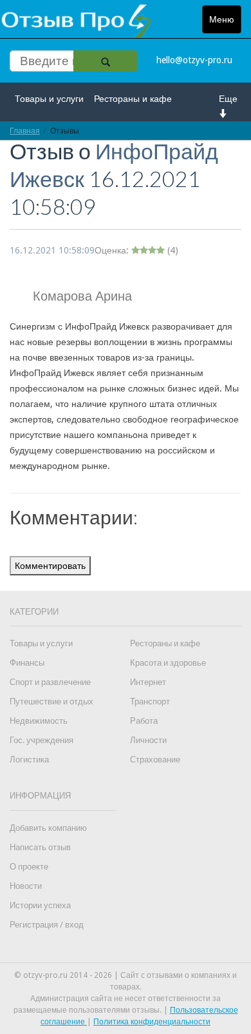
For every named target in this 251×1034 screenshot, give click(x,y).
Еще (228, 99)
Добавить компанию (48, 828)
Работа (144, 721)
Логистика (29, 759)
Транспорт (150, 701)
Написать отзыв (40, 847)
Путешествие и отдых (51, 701)
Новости (26, 886)
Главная (25, 130)
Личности (148, 740)
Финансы (27, 663)
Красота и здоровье (168, 663)
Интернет (148, 682)
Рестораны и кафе (133, 99)
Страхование (155, 759)
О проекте (29, 866)
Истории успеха (40, 905)
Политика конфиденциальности (151, 1021)
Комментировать (50, 566)
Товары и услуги (49, 99)
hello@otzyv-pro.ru (194, 60)
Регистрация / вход (47, 925)
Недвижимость (39, 721)
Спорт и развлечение (50, 682)
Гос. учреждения (41, 740)
